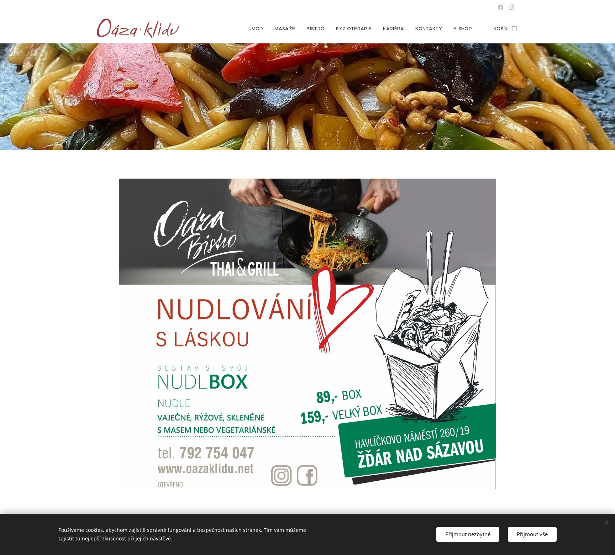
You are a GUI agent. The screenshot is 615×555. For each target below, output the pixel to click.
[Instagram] (511, 7)
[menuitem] (258, 29)
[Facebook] (500, 7)
